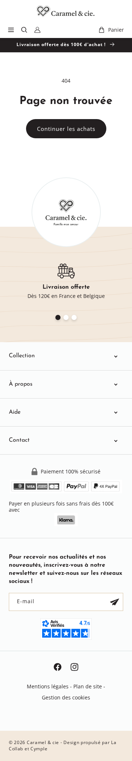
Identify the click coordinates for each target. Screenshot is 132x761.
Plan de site (87, 686)
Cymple (38, 749)
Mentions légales (48, 686)
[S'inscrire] (114, 602)
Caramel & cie (43, 742)
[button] (11, 30)
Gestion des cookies (66, 697)
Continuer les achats (66, 128)
